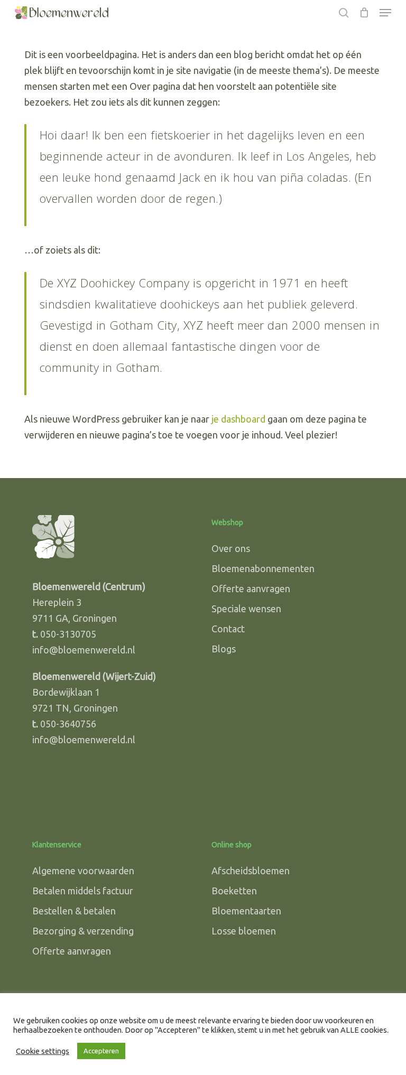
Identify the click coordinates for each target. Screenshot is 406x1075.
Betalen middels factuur (82, 890)
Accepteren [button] (101, 1050)
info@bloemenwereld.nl (83, 649)
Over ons (230, 548)
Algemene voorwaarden (83, 870)
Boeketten (234, 890)
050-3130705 (68, 634)
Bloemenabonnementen (263, 568)
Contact (228, 628)
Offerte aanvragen (250, 588)
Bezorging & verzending (83, 931)
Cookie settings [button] (42, 1050)
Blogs (223, 648)
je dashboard (238, 419)
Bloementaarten (246, 910)
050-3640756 (68, 723)
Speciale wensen (246, 608)
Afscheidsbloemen (250, 870)
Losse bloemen (243, 931)
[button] (385, 12)
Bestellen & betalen (74, 910)
